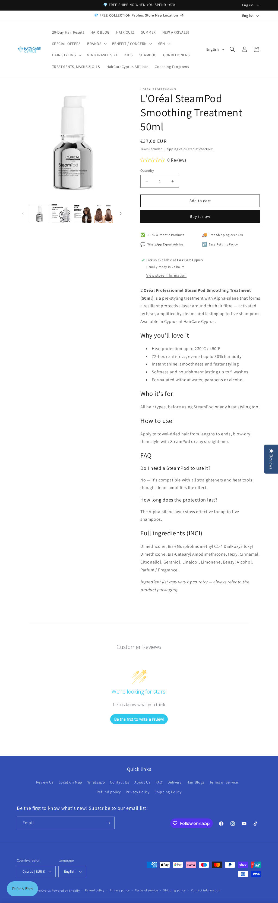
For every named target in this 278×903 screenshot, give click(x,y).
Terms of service (146, 890)
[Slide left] (23, 213)
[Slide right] (121, 213)
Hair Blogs (195, 782)
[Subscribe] (108, 823)
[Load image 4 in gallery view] (103, 213)
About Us (142, 782)
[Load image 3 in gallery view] (82, 213)
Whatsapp (96, 782)
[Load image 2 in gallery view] (61, 213)
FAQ (159, 782)
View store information (166, 275)
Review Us (44, 782)
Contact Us (119, 782)
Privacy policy (120, 890)
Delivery (175, 782)
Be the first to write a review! (139, 719)
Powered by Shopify (66, 890)
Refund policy (109, 791)
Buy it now (200, 216)
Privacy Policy (137, 791)
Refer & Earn (22, 889)
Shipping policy (174, 890)
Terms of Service (224, 782)
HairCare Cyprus (39, 890)
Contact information (205, 890)
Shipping (171, 149)
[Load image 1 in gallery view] (39, 213)
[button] (96, 43)
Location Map (70, 782)
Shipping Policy (167, 791)
